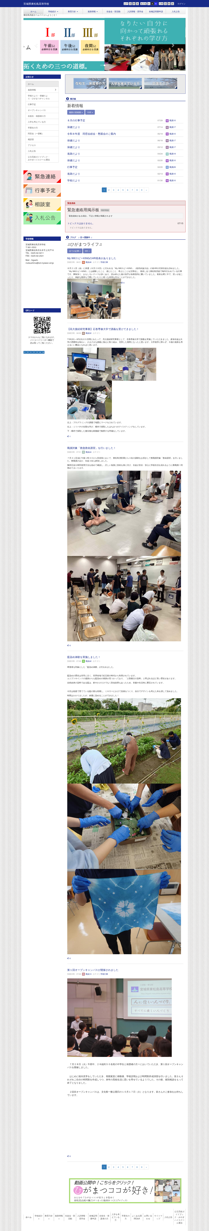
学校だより (73, 180)
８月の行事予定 (76, 120)
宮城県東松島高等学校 (36, 3)
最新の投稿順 (75, 112)
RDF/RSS (105, 210)
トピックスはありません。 (81, 223)
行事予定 (72, 167)
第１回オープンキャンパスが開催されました (92, 970)
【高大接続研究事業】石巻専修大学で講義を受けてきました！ (103, 329)
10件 (89, 112)
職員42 (88, 661)
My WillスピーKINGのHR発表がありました (91, 258)
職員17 (172, 127)
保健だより (73, 127)
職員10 (172, 120)
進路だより (73, 153)
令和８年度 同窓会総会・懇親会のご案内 (91, 133)
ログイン (182, 3)
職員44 (88, 452)
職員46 (88, 262)
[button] (53, 11)
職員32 (88, 333)
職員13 (88, 974)
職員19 (172, 153)
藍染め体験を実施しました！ (84, 657)
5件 (87, 250)
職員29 (172, 167)
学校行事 (104, 262)
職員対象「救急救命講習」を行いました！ (91, 448)
